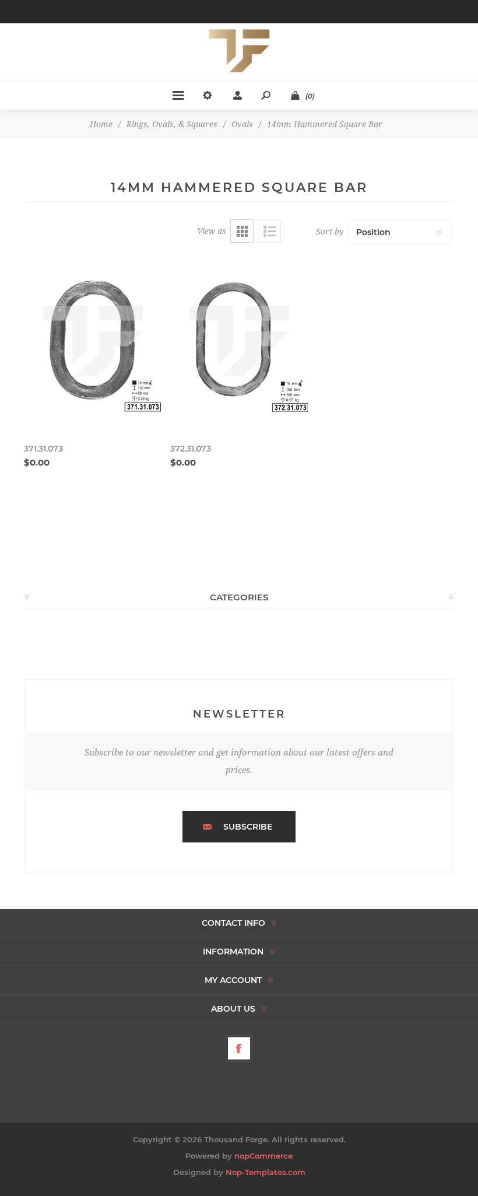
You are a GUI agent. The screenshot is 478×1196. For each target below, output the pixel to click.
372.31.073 (190, 448)
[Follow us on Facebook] (239, 1048)
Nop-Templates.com (265, 1172)
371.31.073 (43, 448)
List (269, 231)
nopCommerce (263, 1155)
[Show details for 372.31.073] (239, 343)
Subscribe (247, 826)
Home (101, 124)
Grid (242, 231)
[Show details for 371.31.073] (92, 343)
